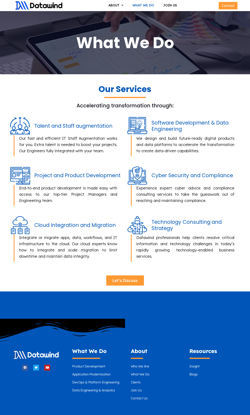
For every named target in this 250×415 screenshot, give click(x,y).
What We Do (143, 5)
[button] (115, 5)
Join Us (170, 5)
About (114, 5)
